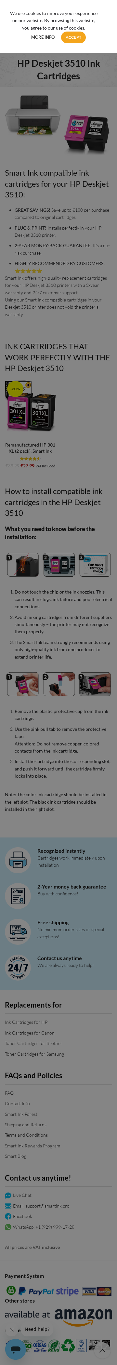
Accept (74, 37)
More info (43, 37)
